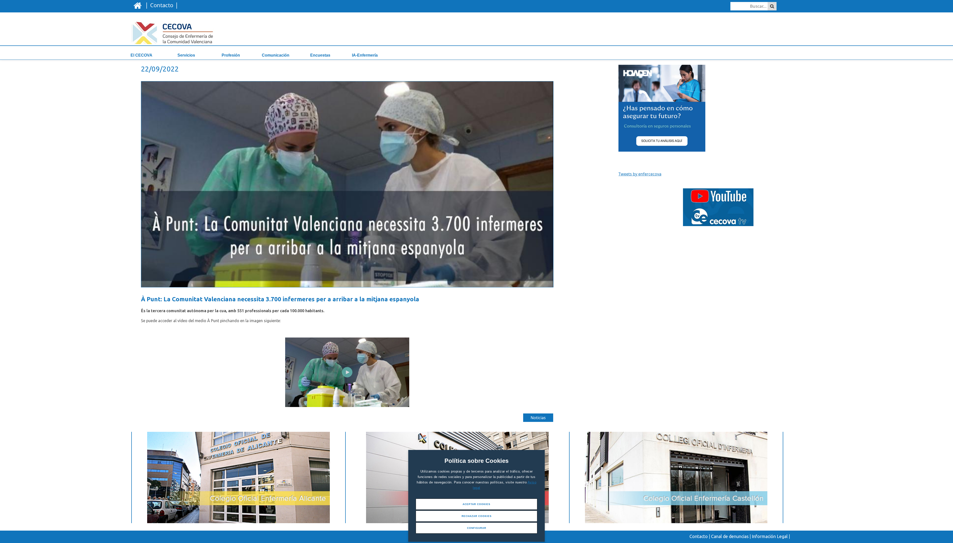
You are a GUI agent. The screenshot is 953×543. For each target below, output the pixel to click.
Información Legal (770, 536)
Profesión (231, 55)
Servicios (186, 55)
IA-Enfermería (365, 55)
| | (160, 4)
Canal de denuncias (730, 536)
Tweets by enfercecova (639, 174)
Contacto (698, 536)
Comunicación (275, 55)
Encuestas (320, 55)
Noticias (538, 417)
